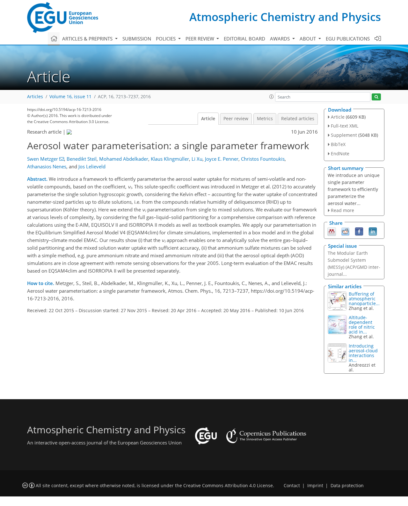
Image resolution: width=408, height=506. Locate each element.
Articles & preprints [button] (88, 38)
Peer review (235, 118)
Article (208, 118)
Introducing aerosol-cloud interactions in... (363, 353)
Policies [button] (166, 38)
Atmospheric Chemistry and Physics (285, 16)
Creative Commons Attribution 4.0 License (228, 485)
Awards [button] (280, 38)
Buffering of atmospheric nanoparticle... (364, 298)
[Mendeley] (331, 231)
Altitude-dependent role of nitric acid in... (362, 324)
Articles (35, 96)
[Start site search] (376, 97)
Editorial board (244, 38)
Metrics (265, 118)
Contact (292, 485)
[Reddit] (345, 231)
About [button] (308, 38)
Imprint (315, 485)
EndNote (340, 153)
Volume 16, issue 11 (70, 96)
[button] (271, 96)
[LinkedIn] (372, 231)
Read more (342, 210)
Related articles (297, 118)
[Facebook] (359, 231)
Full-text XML (344, 126)
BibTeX (338, 144)
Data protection (347, 485)
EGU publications (348, 38)
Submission (136, 38)
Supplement (344, 135)
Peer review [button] (200, 38)
